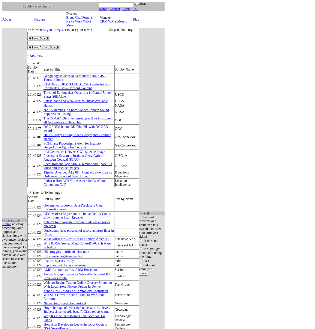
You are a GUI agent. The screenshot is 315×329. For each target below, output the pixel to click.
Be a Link (13, 220)
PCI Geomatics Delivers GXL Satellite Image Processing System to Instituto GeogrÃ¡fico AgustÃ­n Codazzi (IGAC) (74, 155)
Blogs (70, 17)
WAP (78, 21)
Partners (39, 19)
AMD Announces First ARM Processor (70, 270)
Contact (115, 9)
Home (103, 9)
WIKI (87, 21)
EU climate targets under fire (63, 256)
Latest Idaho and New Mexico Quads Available (76, 101)
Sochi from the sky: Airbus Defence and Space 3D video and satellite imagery (78, 166)
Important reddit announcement (65, 265)
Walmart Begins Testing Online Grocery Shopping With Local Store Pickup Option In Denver (78, 284)
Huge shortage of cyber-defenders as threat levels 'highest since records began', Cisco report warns (77, 309)
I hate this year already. (59, 261)
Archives (36, 55)
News (70, 21)
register (61, 30)
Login (126, 9)
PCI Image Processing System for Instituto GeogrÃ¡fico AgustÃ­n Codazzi (72, 145)
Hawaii (48, 105)
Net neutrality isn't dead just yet (65, 303)
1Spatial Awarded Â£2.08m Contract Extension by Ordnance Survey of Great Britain (78, 174)
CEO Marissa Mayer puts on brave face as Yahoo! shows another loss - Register (77, 215)
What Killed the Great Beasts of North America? (76, 239)
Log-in (47, 30)
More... (71, 25)
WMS (112, 21)
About (6, 19)
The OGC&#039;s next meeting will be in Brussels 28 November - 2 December (78, 120)
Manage (105, 17)
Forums (87, 17)
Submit (6, 224)
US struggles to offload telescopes (66, 252)
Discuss (71, 13)
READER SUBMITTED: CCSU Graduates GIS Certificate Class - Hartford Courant (77, 86)
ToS (135, 9)
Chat (78, 17)
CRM (103, 21)
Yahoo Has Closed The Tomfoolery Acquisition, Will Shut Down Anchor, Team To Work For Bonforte (76, 294)
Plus (136, 19)
